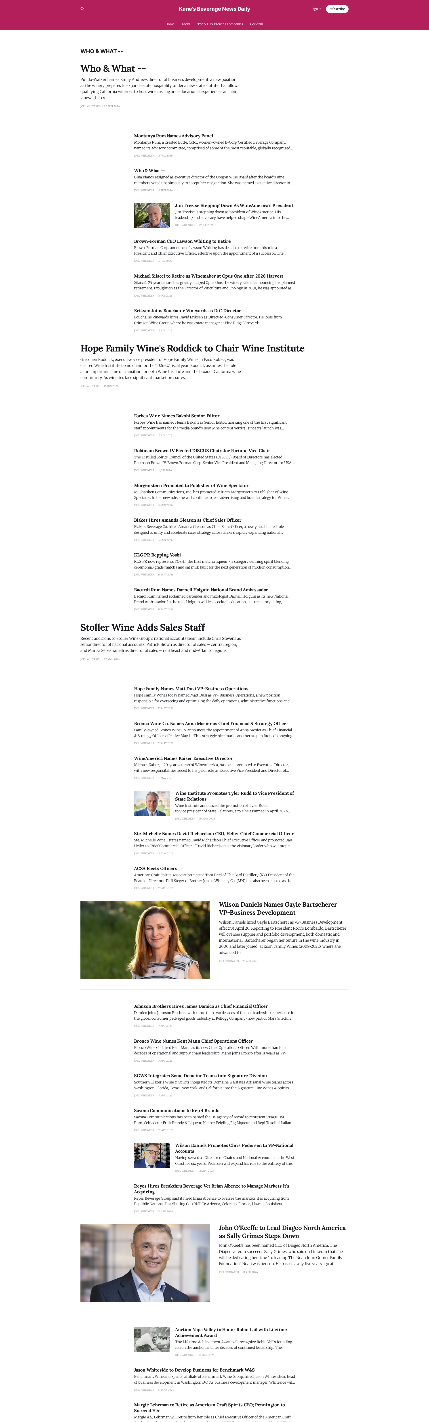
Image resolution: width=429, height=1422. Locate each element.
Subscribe (337, 9)
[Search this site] (82, 9)
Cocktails (256, 24)
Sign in (316, 9)
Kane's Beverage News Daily (214, 9)
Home (170, 24)
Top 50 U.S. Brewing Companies (220, 24)
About (186, 24)
